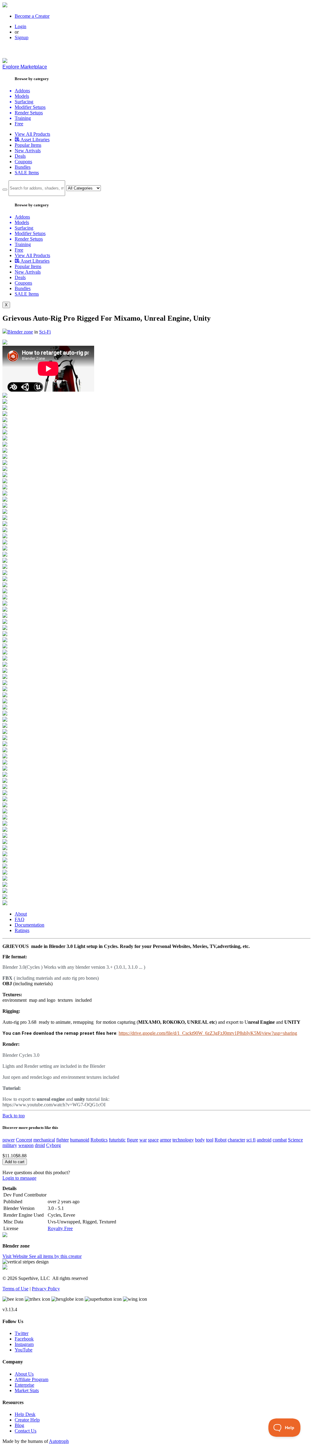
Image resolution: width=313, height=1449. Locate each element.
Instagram (24, 1344)
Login (20, 26)
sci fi (251, 1139)
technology (183, 1139)
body (200, 1139)
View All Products (32, 134)
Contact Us (25, 1430)
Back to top (13, 1115)
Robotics (99, 1139)
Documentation (29, 924)
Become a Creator (32, 16)
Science (295, 1139)
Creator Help (27, 1419)
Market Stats (27, 1390)
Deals (20, 156)
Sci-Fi (45, 331)
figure (132, 1139)
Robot (220, 1139)
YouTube (23, 1349)
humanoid (79, 1139)
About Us (24, 1374)
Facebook (24, 1338)
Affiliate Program (31, 1379)
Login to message (19, 1178)
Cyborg (53, 1145)
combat (280, 1139)
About (21, 913)
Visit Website (15, 1256)
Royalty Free (60, 1228)
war (143, 1139)
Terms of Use (15, 1288)
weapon (26, 1145)
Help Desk (25, 1414)
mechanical (44, 1139)
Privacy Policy (46, 1288)
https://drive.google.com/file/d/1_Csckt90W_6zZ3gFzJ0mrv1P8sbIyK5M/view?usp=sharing (208, 1033)
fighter (62, 1139)
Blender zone (20, 331)
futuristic (117, 1139)
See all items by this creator (55, 1256)
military (9, 1145)
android (264, 1139)
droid (40, 1145)
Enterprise (24, 1385)
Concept (24, 1139)
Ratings (22, 930)
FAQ (19, 919)
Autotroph (59, 1441)
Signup (21, 37)
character (236, 1139)
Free (19, 123)
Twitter (21, 1333)
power (8, 1139)
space (153, 1139)
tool (209, 1139)
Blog (19, 1425)
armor (165, 1139)
